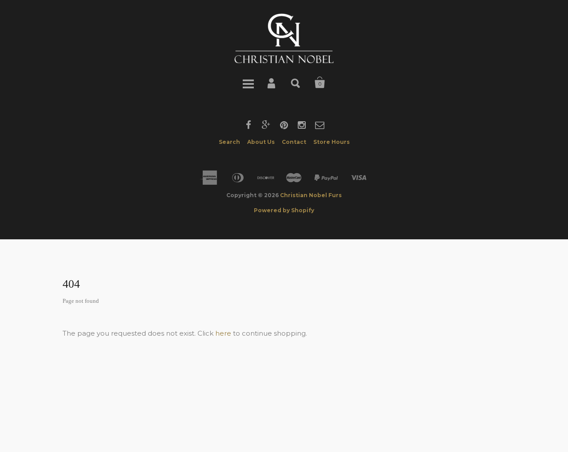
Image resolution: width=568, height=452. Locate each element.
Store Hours (331, 142)
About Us (261, 142)
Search (296, 83)
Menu (248, 83)
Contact (294, 142)
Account (272, 83)
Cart (320, 83)
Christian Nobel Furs (311, 195)
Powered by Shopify (284, 210)
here (223, 333)
